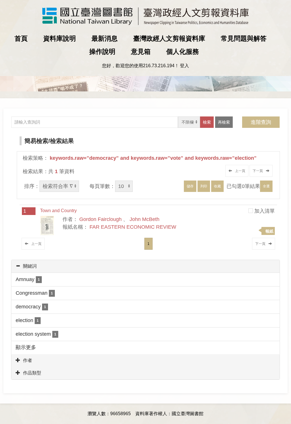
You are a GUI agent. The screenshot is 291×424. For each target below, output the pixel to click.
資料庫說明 (59, 38)
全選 (266, 186)
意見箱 (141, 51)
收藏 (217, 186)
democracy (31, 307)
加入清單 (264, 211)
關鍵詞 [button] (30, 266)
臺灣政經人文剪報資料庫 (169, 38)
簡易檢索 (36, 141)
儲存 (190, 186)
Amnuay (28, 279)
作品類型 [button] (32, 372)
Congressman (34, 293)
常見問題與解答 (244, 38)
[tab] (145, 266)
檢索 (207, 122)
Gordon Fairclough (100, 219)
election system (36, 334)
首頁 (21, 38)
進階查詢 (261, 122)
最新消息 (105, 38)
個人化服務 (182, 51)
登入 (184, 65)
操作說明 (102, 51)
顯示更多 (26, 347)
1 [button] (148, 244)
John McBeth (144, 219)
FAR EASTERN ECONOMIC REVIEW (133, 227)
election (27, 320)
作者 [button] (27, 360)
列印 (203, 186)
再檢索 (224, 122)
